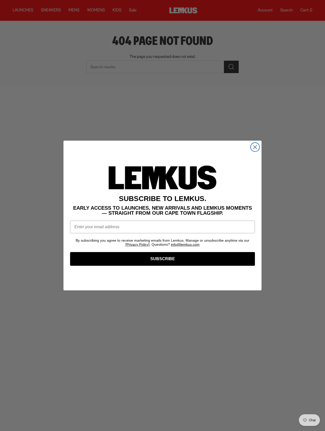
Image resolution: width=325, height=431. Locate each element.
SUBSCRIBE (162, 259)
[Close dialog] (255, 147)
